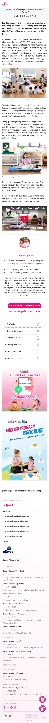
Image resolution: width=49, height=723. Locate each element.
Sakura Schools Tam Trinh (13, 594)
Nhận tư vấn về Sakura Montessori (24, 306)
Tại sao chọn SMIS (14, 338)
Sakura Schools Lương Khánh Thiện (17, 651)
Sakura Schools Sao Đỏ (12, 641)
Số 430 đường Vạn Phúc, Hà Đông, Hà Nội (20, 610)
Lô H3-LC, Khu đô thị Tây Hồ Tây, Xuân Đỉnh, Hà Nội (24, 590)
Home (15, 16)
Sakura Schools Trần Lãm (13, 673)
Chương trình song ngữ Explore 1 (17, 531)
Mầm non (6, 511)
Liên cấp (6, 541)
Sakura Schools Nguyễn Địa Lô (15, 688)
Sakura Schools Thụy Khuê (13, 571)
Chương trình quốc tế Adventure (17, 516)
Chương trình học (14, 345)
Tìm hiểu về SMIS (14, 351)
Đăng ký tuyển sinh (14, 331)
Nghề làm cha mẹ (28, 16)
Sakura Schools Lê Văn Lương (14, 614)
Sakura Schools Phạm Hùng (13, 627)
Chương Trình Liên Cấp (11, 560)
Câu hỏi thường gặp (15, 358)
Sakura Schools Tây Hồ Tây (13, 584)
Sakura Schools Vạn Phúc (13, 604)
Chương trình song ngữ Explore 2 (17, 526)
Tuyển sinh (11, 324)
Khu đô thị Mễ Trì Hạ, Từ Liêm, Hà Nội (19, 633)
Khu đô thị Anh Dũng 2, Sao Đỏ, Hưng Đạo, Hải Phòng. (25, 648)
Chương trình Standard (13, 536)
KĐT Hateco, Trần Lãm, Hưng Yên (17, 680)
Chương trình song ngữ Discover (16, 521)
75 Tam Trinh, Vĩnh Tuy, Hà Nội (16, 600)
